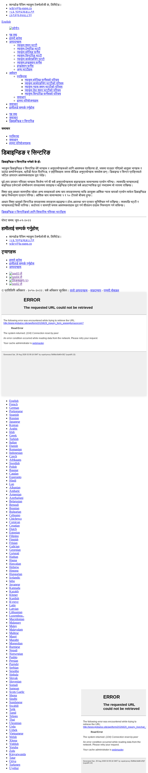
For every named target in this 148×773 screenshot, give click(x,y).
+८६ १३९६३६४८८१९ (21, 11)
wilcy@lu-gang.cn (20, 8)
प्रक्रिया (22, 76)
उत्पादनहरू (15, 41)
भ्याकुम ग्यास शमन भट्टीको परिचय (43, 86)
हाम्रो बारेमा (15, 38)
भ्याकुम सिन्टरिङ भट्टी (29, 55)
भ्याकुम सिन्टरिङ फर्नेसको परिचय (43, 93)
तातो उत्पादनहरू (79, 290)
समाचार (13, 104)
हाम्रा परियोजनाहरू (27, 100)
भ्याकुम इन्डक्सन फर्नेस (29, 62)
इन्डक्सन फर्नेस (25, 66)
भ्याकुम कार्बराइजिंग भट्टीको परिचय (44, 83)
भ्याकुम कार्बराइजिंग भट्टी (31, 59)
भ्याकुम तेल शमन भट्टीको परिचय (43, 90)
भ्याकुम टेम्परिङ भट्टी (28, 48)
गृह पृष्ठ (13, 34)
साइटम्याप (95, 290)
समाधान (21, 97)
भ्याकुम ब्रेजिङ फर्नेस (28, 52)
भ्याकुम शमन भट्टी (27, 45)
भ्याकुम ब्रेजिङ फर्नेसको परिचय (42, 79)
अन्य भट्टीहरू (24, 69)
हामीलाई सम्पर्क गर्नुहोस (21, 107)
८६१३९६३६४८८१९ (20, 15)
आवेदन (13, 72)
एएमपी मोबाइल (111, 290)
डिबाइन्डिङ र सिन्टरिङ (21, 121)
